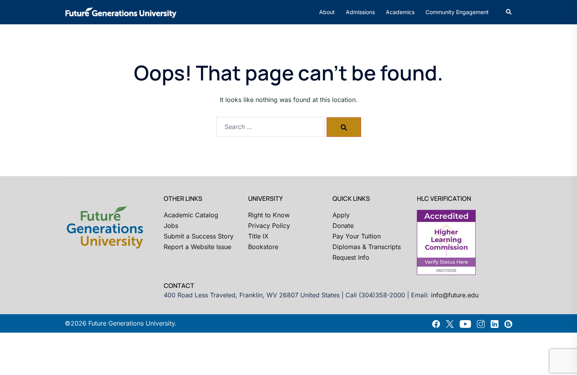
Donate (343, 225)
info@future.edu (454, 295)
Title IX (258, 236)
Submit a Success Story (199, 236)
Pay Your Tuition (356, 236)
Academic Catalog (191, 215)
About (327, 12)
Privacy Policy (269, 225)
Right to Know (269, 215)
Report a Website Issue (197, 247)
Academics (400, 12)
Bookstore (263, 247)
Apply (341, 215)
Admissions (360, 12)
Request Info (350, 257)
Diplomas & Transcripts (366, 247)
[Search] (344, 127)
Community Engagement (457, 12)
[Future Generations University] (121, 11)
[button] (509, 12)
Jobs (171, 225)
